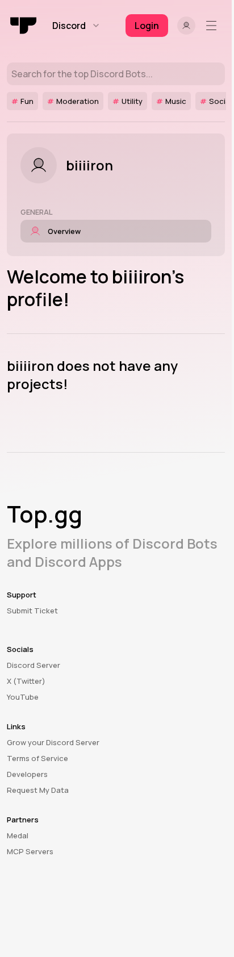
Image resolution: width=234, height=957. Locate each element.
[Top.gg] (24, 25)
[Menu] (213, 25)
